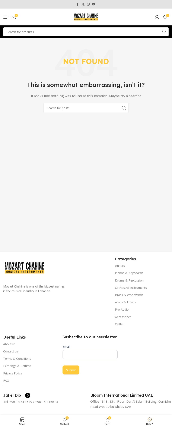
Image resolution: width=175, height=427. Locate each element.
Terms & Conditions (17, 359)
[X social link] (83, 4)
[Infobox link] (16, 395)
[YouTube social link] (94, 4)
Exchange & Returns (17, 366)
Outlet (119, 324)
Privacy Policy (12, 373)
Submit (71, 370)
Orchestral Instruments (131, 288)
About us (9, 344)
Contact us (10, 351)
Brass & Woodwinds (129, 295)
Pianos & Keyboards (129, 273)
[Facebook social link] (77, 4)
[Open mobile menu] (5, 17)
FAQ (6, 381)
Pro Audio (122, 309)
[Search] (164, 31)
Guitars (120, 266)
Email (66, 346)
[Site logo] (86, 17)
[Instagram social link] (88, 4)
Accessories (123, 317)
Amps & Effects (125, 302)
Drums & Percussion (129, 280)
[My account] (157, 17)
